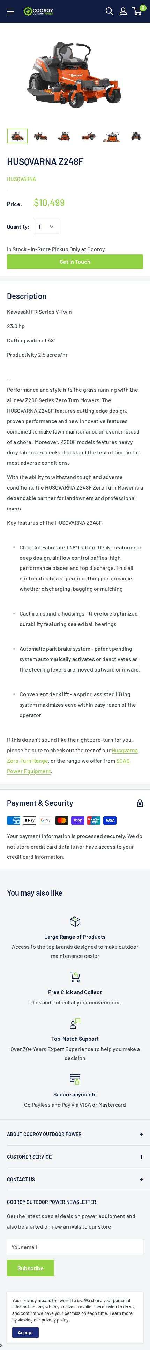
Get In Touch (75, 261)
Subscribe (30, 1267)
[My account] (123, 11)
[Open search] (109, 11)
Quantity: (18, 226)
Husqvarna (21, 179)
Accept (25, 1332)
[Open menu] (10, 11)
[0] (137, 11)
